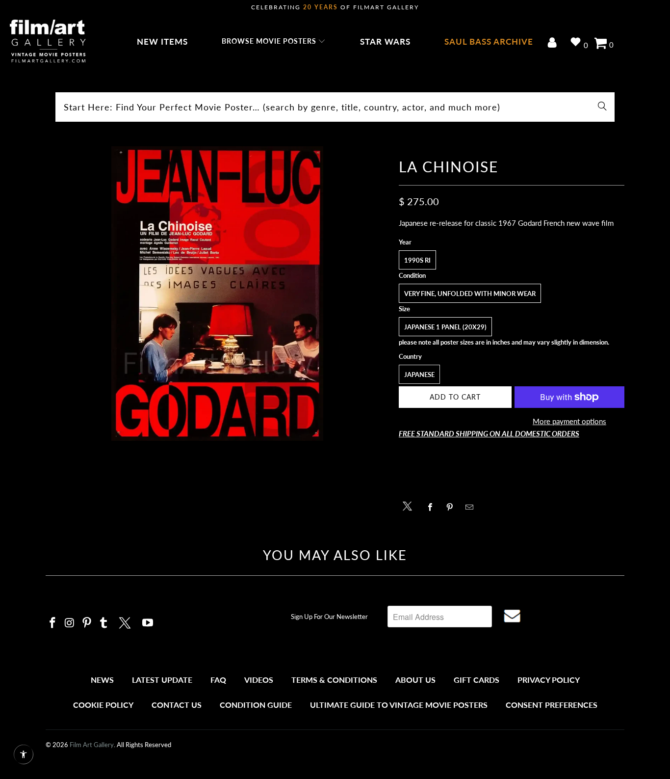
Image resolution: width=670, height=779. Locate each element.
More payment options (569, 421)
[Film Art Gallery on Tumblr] (104, 623)
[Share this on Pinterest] (452, 507)
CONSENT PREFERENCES (551, 704)
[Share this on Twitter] (410, 505)
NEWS (102, 679)
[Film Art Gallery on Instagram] (70, 623)
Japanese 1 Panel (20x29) (445, 327)
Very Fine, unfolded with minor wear (470, 293)
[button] (274, 41)
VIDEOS (258, 679)
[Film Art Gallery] (48, 42)
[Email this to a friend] (472, 507)
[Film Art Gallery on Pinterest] (86, 623)
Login (554, 43)
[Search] (602, 107)
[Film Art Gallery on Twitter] (126, 621)
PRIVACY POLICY (548, 679)
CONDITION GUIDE (256, 704)
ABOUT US (415, 679)
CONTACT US (177, 704)
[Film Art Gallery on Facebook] (53, 623)
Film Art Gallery (92, 745)
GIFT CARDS (476, 679)
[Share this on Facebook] (432, 507)
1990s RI (417, 260)
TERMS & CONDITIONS (334, 679)
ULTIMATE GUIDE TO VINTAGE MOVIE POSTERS (399, 704)
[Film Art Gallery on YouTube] (148, 623)
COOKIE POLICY (103, 704)
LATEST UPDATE (162, 679)
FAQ (218, 679)
